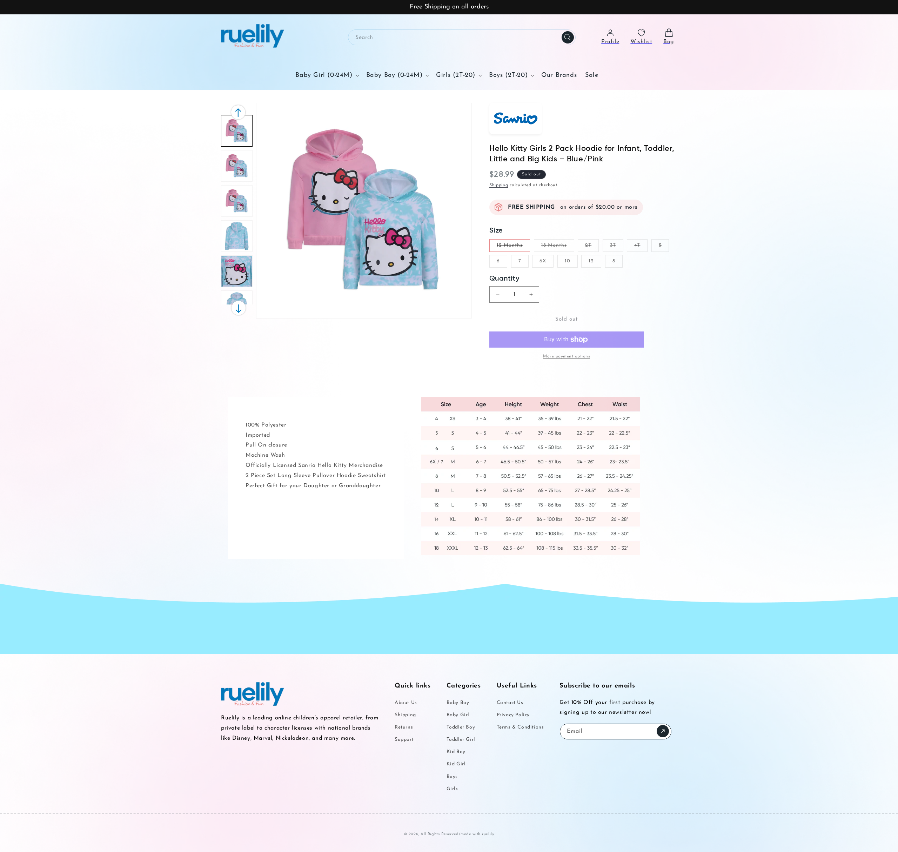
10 (571, 263)
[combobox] (462, 37)
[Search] (568, 37)
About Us (406, 702)
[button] (326, 75)
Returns (404, 727)
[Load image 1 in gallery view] (237, 131)
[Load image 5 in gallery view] (237, 271)
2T (592, 247)
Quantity (504, 278)
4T (641, 247)
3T (616, 247)
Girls (452, 789)
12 (595, 263)
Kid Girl (456, 764)
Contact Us (510, 702)
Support (404, 739)
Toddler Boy (461, 727)
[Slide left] (239, 308)
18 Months (557, 247)
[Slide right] (238, 112)
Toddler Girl (461, 739)
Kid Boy (456, 751)
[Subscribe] (662, 731)
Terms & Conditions (520, 727)
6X (547, 263)
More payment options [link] (566, 356)
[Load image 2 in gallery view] (237, 166)
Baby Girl (458, 715)
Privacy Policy (513, 715)
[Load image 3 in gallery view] (237, 201)
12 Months (513, 247)
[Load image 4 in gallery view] (237, 236)
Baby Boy (458, 702)
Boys (452, 776)
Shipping (498, 185)
